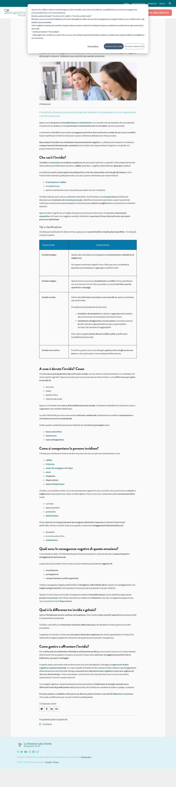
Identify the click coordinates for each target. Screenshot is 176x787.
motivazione (87, 697)
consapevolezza (110, 196)
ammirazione (52, 515)
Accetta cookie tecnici (134, 46)
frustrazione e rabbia (56, 182)
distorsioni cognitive (103, 671)
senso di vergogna (54, 468)
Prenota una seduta (154, 12)
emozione (55, 162)
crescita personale (73, 200)
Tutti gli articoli (138, 3)
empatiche (44, 216)
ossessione (52, 598)
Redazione (152, 3)
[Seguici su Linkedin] (33, 751)
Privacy (56, 762)
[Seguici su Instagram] (30, 751)
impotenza (59, 484)
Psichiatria (47, 724)
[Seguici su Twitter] (21, 751)
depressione (66, 601)
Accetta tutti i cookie (113, 46)
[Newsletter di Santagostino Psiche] (37, 751)
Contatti (48, 762)
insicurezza (51, 435)
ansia (48, 472)
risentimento (85, 122)
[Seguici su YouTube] (25, 751)
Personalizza (93, 46)
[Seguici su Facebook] (18, 751)
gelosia (82, 615)
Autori (162, 3)
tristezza (50, 464)
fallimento (117, 694)
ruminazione (52, 540)
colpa (70, 468)
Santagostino (86, 757)
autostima (57, 431)
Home (126, 3)
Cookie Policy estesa (63, 35)
